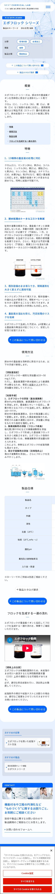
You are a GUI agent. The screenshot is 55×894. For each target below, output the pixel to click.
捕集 (21, 47)
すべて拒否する (27, 881)
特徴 (11, 126)
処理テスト (35, 384)
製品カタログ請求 (27, 72)
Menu (48, 7)
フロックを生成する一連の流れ (22, 141)
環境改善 (23, 41)
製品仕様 (13, 136)
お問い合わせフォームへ (19, 829)
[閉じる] (51, 850)
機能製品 (23, 53)
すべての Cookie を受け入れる (27, 889)
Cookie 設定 (27, 873)
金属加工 (36, 41)
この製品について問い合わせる (27, 65)
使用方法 (13, 131)
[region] (27, 870)
